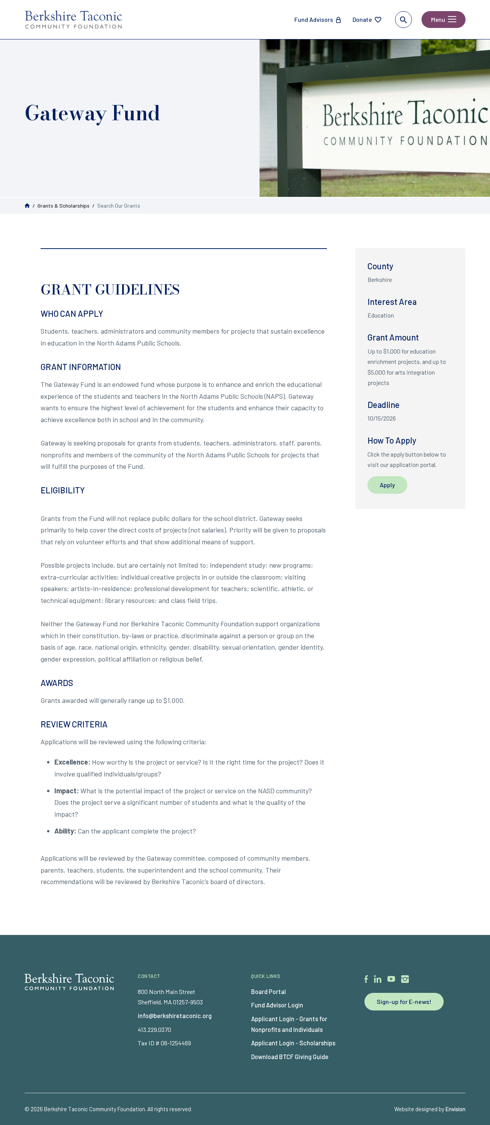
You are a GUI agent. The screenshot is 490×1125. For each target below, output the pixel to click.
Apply (387, 484)
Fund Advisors (313, 19)
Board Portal (268, 991)
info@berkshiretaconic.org (175, 1015)
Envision (456, 1108)
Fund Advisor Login (277, 1005)
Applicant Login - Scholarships (293, 1042)
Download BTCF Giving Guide (289, 1056)
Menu (438, 19)
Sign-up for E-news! (404, 1001)
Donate (362, 19)
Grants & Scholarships (64, 205)
